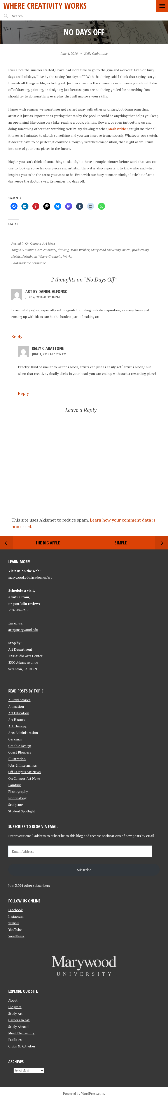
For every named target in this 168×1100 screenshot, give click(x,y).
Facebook (15, 910)
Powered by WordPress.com (83, 1093)
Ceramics (15, 739)
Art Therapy (17, 726)
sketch (15, 256)
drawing (63, 250)
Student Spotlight (21, 811)
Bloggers (14, 1007)
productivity (140, 250)
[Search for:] (30, 15)
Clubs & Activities (21, 1046)
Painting (14, 785)
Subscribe (84, 870)
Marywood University (106, 250)
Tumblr (13, 923)
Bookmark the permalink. (29, 263)
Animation (16, 706)
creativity (49, 250)
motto (126, 250)
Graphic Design (19, 746)
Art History (16, 719)
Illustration (17, 759)
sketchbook (29, 256)
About (13, 1000)
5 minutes (29, 250)
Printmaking (17, 798)
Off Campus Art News (24, 772)
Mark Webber (118, 129)
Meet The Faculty (21, 1033)
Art (39, 250)
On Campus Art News (40, 243)
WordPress (16, 936)
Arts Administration (23, 732)
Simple (121, 543)
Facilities (15, 1039)
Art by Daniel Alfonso (46, 291)
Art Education (18, 713)
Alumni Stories (19, 700)
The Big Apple (47, 543)
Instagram (15, 916)
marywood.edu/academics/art (30, 577)
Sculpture (15, 804)
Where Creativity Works (45, 5)
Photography (18, 791)
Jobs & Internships (22, 765)
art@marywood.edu (23, 630)
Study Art (15, 1013)
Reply (16, 336)
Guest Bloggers (19, 752)
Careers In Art (19, 1020)
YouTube (15, 929)
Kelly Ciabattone (96, 53)
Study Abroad (18, 1026)
